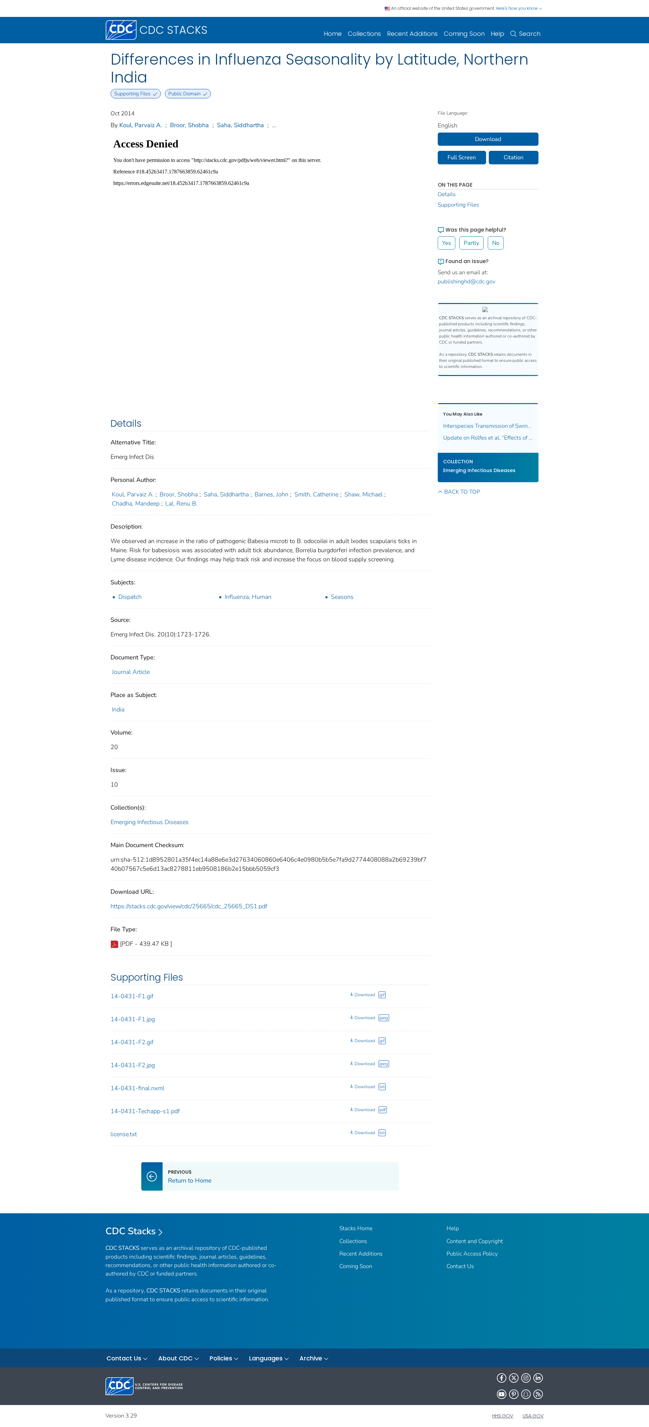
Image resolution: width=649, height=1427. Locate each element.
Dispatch (130, 597)
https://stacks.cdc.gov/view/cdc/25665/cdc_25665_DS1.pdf (189, 906)
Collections (364, 33)
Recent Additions (412, 33)
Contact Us (460, 1266)
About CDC (175, 1358)
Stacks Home (355, 1228)
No (495, 243)
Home (333, 33)
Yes (446, 243)
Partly (471, 243)
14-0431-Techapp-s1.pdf (145, 1111)
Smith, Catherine (316, 494)
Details (447, 194)
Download (365, 995)
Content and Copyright (475, 1241)
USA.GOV (533, 1415)
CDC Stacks (130, 1231)
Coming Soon (464, 33)
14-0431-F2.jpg (133, 1065)
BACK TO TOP (462, 492)
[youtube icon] (501, 1394)
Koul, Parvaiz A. (140, 125)
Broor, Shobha (189, 125)
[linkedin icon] (538, 1378)
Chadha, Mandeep (136, 503)
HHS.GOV (502, 1415)
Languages (266, 1358)
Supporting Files (458, 205)
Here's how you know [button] (517, 8)
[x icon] (513, 1378)
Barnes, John (271, 494)
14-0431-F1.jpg (133, 1019)
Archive (310, 1358)
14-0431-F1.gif (132, 996)
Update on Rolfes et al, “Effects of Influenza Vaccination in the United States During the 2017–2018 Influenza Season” (488, 438)
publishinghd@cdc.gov (467, 281)
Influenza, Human (248, 597)
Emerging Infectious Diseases (150, 822)
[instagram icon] (526, 1378)
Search (529, 33)
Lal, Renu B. (181, 503)
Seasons (342, 597)
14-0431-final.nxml (137, 1088)
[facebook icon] (501, 1378)
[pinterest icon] (513, 1394)
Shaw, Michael (363, 494)
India (118, 709)
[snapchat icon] (526, 1394)
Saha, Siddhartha (240, 125)
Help (497, 33)
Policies (221, 1358)
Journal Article (131, 672)
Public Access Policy (472, 1254)
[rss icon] (538, 1394)
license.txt (124, 1134)
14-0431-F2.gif (132, 1042)
